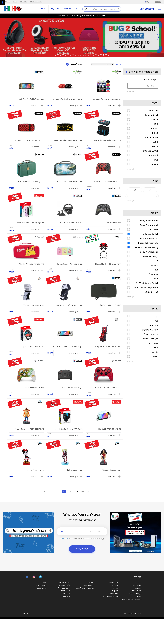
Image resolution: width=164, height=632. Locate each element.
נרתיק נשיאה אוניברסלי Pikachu (31, 264)
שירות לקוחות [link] (113, 582)
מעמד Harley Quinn (74, 470)
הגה (156, 321)
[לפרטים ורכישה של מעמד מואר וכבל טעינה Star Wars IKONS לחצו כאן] (65, 292)
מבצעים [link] (91, 582)
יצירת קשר (55, 8)
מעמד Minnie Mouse (35, 470)
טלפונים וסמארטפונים (63, 585)
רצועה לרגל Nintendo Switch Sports (68, 429)
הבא (82, 492)
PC (157, 261)
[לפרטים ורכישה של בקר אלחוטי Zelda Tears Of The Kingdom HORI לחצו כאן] (103, 209)
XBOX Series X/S (150, 256)
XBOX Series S (151, 292)
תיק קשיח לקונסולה (150, 339)
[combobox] (101, 9)
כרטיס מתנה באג (40, 585)
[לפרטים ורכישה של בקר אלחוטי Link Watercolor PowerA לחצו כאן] (26, 374)
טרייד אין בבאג (41, 588)
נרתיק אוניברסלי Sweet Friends (70, 264)
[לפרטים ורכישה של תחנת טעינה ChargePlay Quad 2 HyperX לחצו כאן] (103, 251)
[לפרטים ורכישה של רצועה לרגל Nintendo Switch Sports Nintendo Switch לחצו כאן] (65, 415)
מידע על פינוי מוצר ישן (110, 596)
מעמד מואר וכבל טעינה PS (33, 305)
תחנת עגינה (153, 325)
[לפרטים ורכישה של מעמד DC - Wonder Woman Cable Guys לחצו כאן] (103, 457)
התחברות (158, 2)
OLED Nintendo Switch (147, 283)
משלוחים (115, 585)
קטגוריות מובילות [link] (64, 582)
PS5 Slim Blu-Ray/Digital (146, 287)
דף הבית (158, 59)
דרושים (15, 2)
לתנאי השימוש (64, 538)
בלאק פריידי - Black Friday (85, 588)
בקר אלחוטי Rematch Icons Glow (107, 181)
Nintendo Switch (150, 234)
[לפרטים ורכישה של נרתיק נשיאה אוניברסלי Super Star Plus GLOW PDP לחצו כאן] (65, 127)
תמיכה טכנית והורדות (36, 2)
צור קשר (115, 591)
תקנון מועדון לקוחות (135, 593)
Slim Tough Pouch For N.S (110, 305)
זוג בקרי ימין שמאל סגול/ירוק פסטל (30, 222)
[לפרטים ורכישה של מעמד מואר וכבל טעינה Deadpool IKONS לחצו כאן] (103, 333)
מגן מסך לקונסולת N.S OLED (109, 429)
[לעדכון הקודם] (163, 15)
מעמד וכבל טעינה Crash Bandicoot (29, 429)
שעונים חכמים (65, 591)
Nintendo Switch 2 (149, 238)
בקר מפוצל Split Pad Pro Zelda (31, 99)
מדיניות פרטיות (136, 591)
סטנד (156, 347)
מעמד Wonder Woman (112, 470)
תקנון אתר (138, 588)
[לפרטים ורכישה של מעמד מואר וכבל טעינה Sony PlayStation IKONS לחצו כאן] (26, 292)
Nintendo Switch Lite (147, 243)
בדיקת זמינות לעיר (150, 79)
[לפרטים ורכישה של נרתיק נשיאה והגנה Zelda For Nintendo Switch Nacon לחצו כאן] (65, 168)
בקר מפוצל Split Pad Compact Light (68, 346)
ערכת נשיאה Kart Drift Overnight (107, 140)
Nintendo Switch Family (146, 247)
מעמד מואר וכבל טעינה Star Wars (69, 305)
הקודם (44, 492)
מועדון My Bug (70, 8)
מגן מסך (155, 352)
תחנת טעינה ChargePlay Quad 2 (108, 264)
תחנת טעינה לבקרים (150, 330)
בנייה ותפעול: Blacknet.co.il (132, 613)
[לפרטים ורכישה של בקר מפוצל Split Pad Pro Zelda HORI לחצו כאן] (26, 86)
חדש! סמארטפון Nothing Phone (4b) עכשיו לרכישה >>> (82, 15)
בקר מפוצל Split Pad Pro (72, 387)
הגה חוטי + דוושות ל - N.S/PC (71, 222)
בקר (156, 316)
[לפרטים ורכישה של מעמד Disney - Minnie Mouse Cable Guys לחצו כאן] (26, 457)
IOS (156, 270)
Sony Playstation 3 (149, 225)
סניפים (43, 8)
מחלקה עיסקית (136, 585)
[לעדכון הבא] (1, 15)
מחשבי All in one (64, 588)
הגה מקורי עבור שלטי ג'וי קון (33, 346)
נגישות (139, 596)
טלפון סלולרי (153, 274)
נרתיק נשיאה (153, 343)
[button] (5, 37)
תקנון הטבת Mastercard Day (131, 599)
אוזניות (155, 279)
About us (7, 2)
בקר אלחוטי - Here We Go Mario (108, 387)
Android (154, 265)
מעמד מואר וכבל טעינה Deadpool (107, 346)
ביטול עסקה (23, 2)
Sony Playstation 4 (149, 220)
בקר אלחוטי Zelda (114, 222)
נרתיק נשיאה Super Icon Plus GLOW (29, 140)
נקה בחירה (130, 91)
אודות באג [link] (138, 582)
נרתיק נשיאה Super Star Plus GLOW (68, 140)
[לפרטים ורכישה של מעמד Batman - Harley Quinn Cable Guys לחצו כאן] (65, 457)
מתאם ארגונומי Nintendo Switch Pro (68, 99)
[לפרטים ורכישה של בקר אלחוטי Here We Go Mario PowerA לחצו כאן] (103, 374)
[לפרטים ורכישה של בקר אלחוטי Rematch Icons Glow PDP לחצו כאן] (103, 168)
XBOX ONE (153, 229)
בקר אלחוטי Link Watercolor (32, 387)
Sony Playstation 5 (149, 252)
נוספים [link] (44, 582)
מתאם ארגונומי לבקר (149, 334)
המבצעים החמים (88, 585)
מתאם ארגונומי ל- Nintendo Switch (107, 99)
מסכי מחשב (66, 593)
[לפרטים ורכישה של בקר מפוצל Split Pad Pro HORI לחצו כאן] (65, 374)
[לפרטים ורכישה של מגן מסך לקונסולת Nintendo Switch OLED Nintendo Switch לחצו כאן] (103, 415)
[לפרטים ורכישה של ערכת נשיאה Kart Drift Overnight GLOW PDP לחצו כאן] (103, 127)
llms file (25, 613)
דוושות (155, 356)
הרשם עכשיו (82, 549)
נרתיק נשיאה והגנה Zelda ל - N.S (70, 181)
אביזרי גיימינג (66, 596)
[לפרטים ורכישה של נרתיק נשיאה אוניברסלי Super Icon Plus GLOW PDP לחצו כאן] (26, 127)
